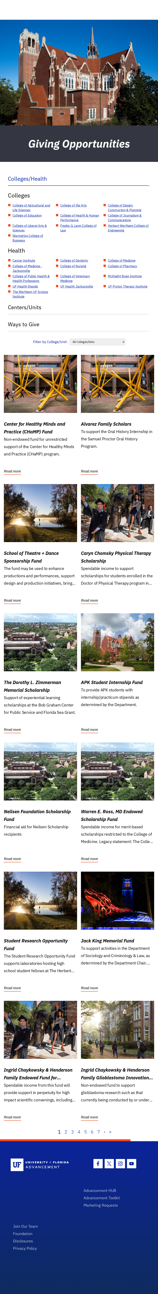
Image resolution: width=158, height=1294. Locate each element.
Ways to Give (23, 324)
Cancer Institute (24, 260)
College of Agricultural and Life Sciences (31, 207)
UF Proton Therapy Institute (127, 286)
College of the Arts (73, 205)
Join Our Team (25, 1226)
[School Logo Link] (42, 1165)
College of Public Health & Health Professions (31, 278)
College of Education (27, 215)
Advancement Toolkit (102, 1197)
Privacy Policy (25, 1248)
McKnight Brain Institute (125, 276)
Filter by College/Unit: (50, 342)
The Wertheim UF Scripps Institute (30, 294)
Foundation (22, 1233)
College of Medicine (121, 260)
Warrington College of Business (28, 238)
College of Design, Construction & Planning (124, 207)
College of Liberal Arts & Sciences (30, 228)
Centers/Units (24, 307)
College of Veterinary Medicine (75, 278)
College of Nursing (73, 266)
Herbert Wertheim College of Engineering (128, 228)
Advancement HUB (100, 1190)
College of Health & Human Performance (79, 218)
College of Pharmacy (122, 266)
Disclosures (23, 1241)
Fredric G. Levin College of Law (78, 228)
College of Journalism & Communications (125, 218)
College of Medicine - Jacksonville (27, 268)
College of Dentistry (74, 260)
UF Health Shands (25, 286)
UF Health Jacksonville (76, 286)
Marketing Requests (101, 1205)
